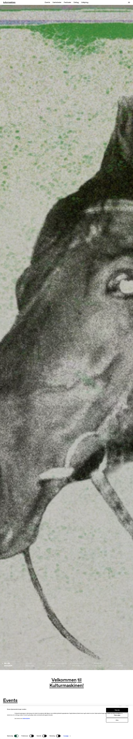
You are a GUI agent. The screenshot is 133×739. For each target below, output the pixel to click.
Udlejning (84, 2)
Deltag (76, 2)
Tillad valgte (117, 715)
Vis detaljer (66, 736)
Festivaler (67, 2)
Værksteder (56, 2)
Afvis (117, 720)
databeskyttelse (26, 718)
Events (47, 2)
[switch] (31, 736)
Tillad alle (117, 710)
